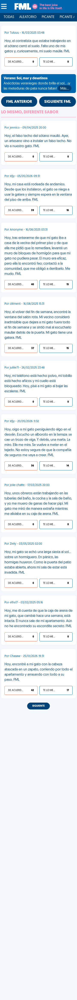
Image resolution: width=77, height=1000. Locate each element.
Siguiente (38, 706)
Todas (9, 17)
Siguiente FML (57, 102)
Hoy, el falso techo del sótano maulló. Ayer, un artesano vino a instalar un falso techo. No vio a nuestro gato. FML (37, 141)
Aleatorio (28, 17)
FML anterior (19, 102)
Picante (48, 17)
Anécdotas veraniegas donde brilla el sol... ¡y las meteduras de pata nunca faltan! (37, 83)
